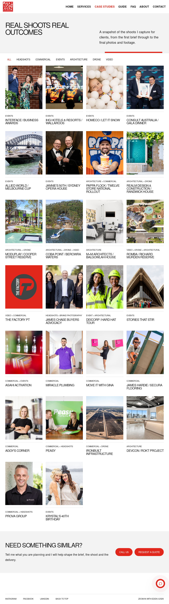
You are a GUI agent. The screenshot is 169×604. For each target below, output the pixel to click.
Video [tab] (109, 59)
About (144, 6)
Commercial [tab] (43, 59)
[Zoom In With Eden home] (8, 6)
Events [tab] (60, 59)
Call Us (124, 552)
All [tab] (9, 59)
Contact (159, 6)
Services (84, 6)
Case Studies (105, 6)
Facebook (28, 598)
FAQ (133, 6)
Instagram (11, 598)
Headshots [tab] (23, 59)
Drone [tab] (97, 59)
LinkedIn (44, 598)
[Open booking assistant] (160, 583)
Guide (122, 6)
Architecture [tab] (78, 59)
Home (70, 6)
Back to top (62, 598)
